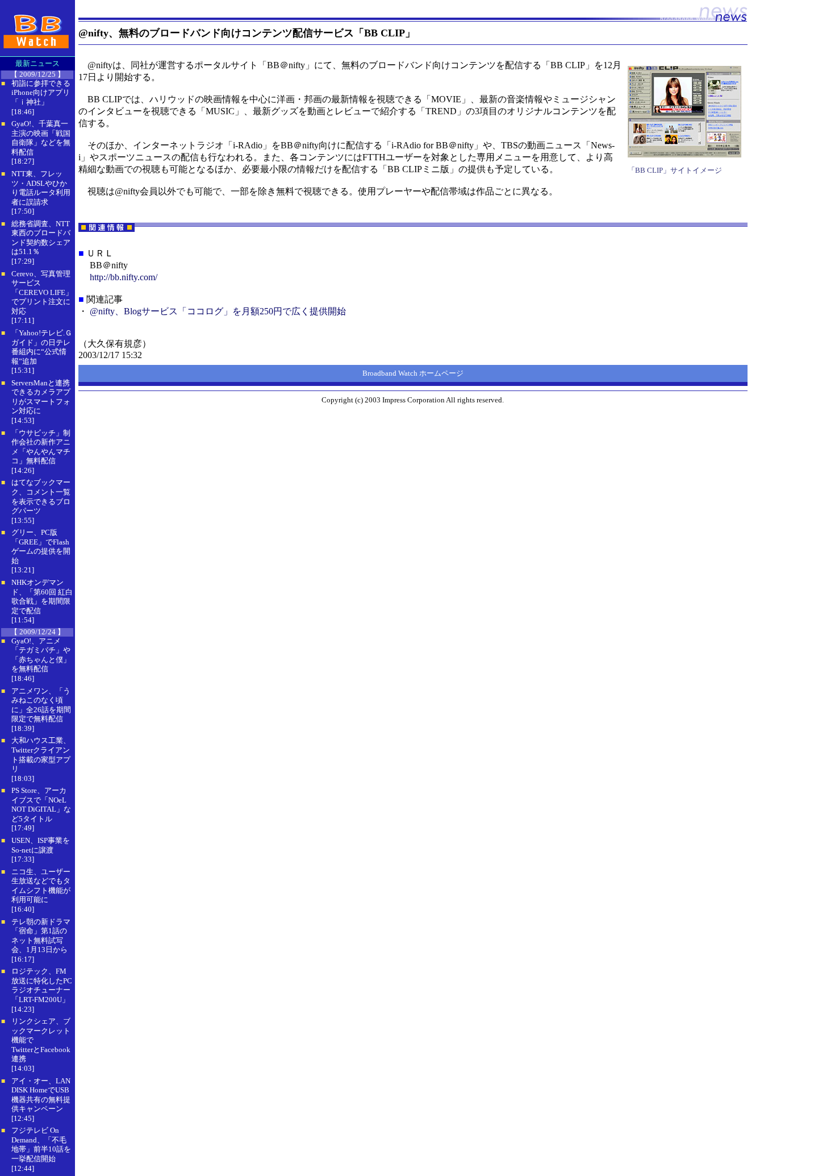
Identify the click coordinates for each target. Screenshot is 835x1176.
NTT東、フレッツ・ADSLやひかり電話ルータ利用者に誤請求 (40, 187)
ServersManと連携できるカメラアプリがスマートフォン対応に (40, 397)
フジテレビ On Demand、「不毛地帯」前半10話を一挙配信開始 (41, 1144)
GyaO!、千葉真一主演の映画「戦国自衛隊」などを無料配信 (40, 137)
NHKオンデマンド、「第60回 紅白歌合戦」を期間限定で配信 (42, 596)
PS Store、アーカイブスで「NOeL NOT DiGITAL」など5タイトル (41, 804)
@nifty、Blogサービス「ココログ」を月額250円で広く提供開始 (218, 311)
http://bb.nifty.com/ (123, 277)
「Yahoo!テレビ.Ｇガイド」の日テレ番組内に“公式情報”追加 (41, 347)
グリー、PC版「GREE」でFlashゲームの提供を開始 (40, 546)
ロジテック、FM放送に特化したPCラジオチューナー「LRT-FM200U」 (41, 985)
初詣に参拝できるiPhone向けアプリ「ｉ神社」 (40, 92)
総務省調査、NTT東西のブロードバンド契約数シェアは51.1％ (40, 237)
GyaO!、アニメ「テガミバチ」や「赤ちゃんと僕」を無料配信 (40, 655)
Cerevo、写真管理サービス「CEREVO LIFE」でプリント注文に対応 (42, 292)
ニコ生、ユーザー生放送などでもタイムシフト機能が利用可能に (40, 885)
